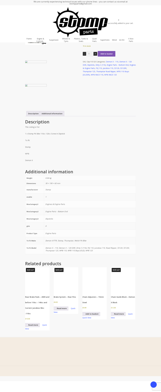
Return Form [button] (55, 369)
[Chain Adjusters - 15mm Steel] (94, 279)
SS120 (116, 68)
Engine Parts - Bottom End (118, 65)
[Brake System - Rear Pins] (66, 279)
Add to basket (106, 54)
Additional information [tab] (52, 113)
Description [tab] (33, 113)
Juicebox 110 (108, 68)
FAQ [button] (17, 365)
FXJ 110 (99, 68)
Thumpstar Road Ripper (106, 71)
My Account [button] (21, 369)
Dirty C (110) (101, 65)
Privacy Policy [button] (55, 357)
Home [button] (18, 353)
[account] (99, 21)
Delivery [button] (53, 365)
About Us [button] (20, 357)
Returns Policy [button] (55, 361)
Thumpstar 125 (89, 71)
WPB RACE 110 (97, 75)
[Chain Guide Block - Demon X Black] (123, 279)
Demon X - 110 (112, 61)
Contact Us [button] (20, 361)
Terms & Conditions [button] (58, 353)
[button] (91, 314)
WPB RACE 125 (110, 75)
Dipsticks (91, 65)
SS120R (123, 68)
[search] (96, 21)
